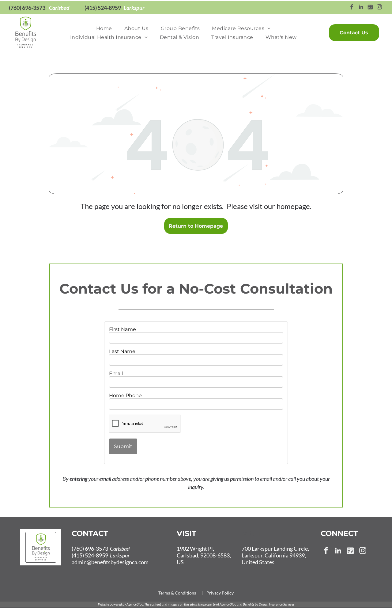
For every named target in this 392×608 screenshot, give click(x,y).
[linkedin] (361, 7)
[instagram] (379, 7)
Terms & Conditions (177, 592)
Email (116, 373)
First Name (122, 329)
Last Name (122, 351)
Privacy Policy (220, 592)
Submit (123, 446)
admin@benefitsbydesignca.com (110, 562)
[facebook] (352, 7)
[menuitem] (104, 28)
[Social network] (370, 7)
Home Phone (125, 395)
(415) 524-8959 (103, 7)
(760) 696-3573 (27, 7)
